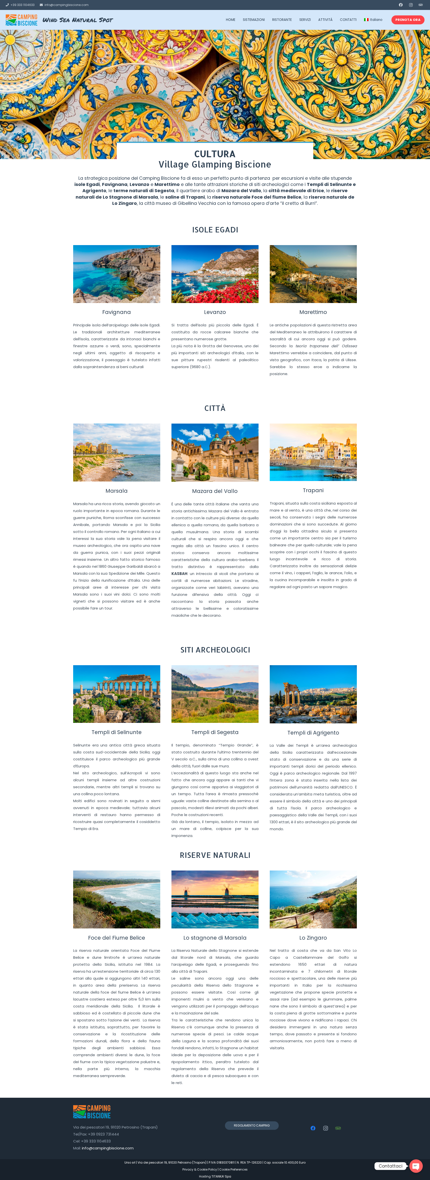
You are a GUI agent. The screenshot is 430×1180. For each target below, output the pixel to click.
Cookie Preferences (233, 1169)
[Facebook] (401, 5)
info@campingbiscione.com (108, 1148)
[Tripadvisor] (421, 5)
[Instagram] (411, 5)
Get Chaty (416, 1176)
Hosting (205, 1176)
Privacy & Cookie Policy (199, 1169)
